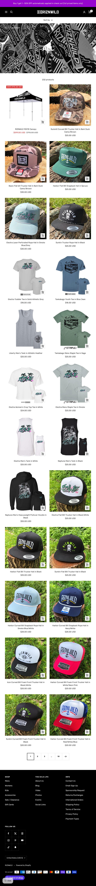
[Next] (65, 756)
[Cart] (89, 12)
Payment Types (72, 819)
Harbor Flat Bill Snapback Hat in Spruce (70, 186)
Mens (7, 781)
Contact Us (71, 781)
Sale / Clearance (12, 800)
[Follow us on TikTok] (8, 847)
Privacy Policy (72, 814)
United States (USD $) (15, 858)
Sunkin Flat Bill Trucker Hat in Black (70, 572)
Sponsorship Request (75, 790)
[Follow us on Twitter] (15, 833)
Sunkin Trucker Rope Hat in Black (70, 242)
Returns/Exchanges (74, 795)
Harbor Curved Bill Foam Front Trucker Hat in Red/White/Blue (70, 740)
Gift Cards (9, 804)
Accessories (10, 795)
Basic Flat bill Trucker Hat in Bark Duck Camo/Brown (26, 187)
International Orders (74, 800)
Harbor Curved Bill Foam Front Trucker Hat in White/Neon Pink (70, 683)
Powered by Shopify (23, 865)
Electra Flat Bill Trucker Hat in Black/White (70, 515)
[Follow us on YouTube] (22, 840)
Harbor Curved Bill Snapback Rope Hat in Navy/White (70, 627)
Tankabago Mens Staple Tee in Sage (70, 353)
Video (37, 790)
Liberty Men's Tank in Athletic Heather (25, 353)
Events (38, 800)
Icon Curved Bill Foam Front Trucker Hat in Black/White (25, 683)
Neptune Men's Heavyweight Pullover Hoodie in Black (25, 516)
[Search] (11, 12)
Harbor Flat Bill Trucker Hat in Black (26, 572)
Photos (38, 795)
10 (59, 756)
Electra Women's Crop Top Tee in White (26, 407)
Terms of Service (73, 809)
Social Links (40, 804)
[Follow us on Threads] (22, 833)
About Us (39, 781)
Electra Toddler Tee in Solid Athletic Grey (26, 299)
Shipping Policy (72, 804)
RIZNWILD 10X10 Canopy (25, 129)
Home (7, 28)
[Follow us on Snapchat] (15, 847)
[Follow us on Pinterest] (15, 840)
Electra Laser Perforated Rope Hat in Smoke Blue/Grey (25, 244)
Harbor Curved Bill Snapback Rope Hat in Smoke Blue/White (26, 627)
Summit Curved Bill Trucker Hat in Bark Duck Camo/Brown (70, 130)
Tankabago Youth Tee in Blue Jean (70, 299)
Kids (7, 790)
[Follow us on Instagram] (8, 840)
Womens (8, 786)
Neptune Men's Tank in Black (70, 461)
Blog (37, 786)
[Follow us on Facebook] (8, 833)
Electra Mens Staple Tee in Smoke (70, 407)
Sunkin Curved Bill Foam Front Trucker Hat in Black (26, 740)
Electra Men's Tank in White (26, 461)
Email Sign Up (72, 786)
